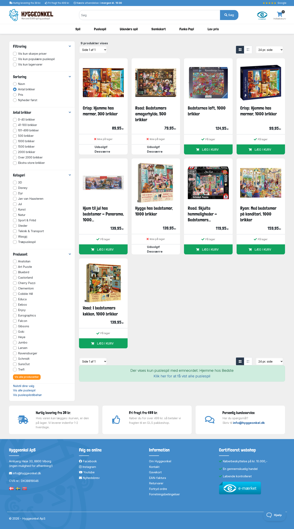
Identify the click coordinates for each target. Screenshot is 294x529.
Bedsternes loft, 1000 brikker (207, 110)
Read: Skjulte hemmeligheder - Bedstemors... (202, 214)
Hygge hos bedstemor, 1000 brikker (154, 211)
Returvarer (156, 483)
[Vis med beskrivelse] (248, 49)
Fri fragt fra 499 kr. (58, 2)
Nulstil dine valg (23, 386)
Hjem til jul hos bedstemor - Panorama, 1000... (103, 214)
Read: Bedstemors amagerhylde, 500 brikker (150, 113)
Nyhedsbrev (91, 478)
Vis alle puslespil (24, 390)
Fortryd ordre (158, 489)
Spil (77, 29)
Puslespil (100, 29)
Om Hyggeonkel (160, 461)
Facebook (89, 461)
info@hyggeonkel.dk (249, 423)
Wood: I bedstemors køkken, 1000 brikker (100, 310)
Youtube (88, 472)
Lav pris (213, 29)
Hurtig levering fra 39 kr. (27, 2)
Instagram (89, 467)
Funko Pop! (186, 29)
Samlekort (158, 29)
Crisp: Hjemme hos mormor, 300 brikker (100, 110)
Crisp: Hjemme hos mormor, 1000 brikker (258, 110)
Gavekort (155, 472)
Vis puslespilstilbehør (27, 395)
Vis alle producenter (27, 376)
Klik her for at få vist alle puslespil (182, 376)
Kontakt (154, 467)
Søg (230, 15)
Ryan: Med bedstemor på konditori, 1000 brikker (258, 214)
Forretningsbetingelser (164, 494)
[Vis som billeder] (240, 49)
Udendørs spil (129, 29)
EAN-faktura (157, 478)
